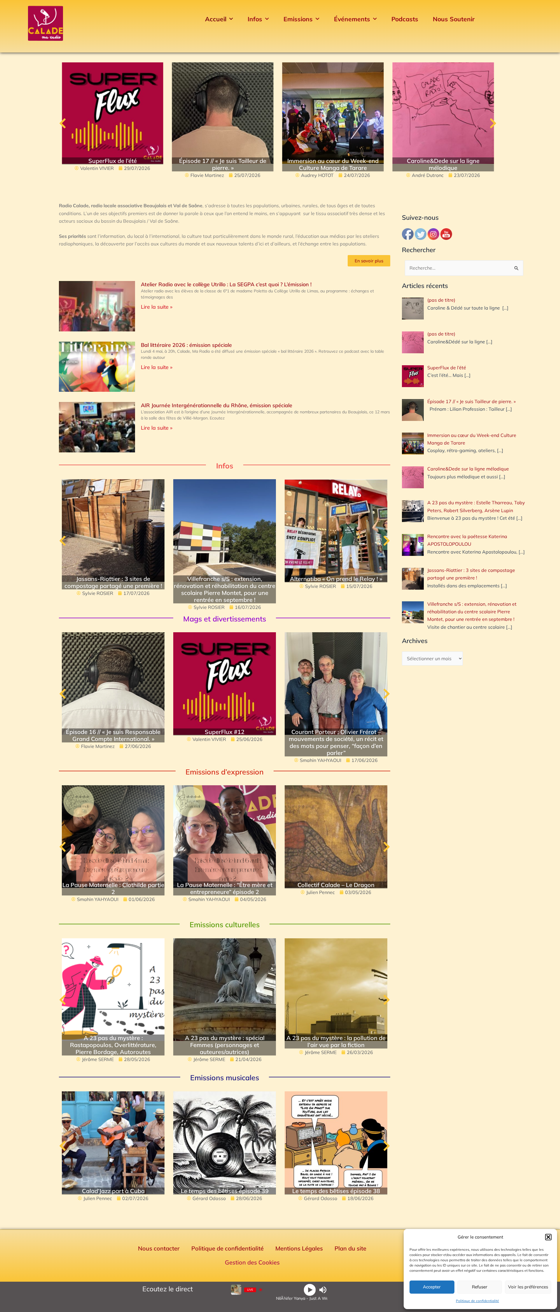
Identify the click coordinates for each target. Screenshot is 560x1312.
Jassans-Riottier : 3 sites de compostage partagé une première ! (113, 582)
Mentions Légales (299, 1248)
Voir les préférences (528, 1287)
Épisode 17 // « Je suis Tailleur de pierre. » (222, 164)
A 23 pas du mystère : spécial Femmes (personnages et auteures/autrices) (225, 1044)
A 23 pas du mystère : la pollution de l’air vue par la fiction (336, 1041)
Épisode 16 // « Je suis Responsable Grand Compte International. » (113, 735)
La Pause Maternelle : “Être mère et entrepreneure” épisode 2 (224, 888)
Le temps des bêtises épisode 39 (225, 1191)
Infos (255, 19)
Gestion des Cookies (252, 1262)
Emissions (298, 19)
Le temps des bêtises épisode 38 (336, 1191)
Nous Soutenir (454, 19)
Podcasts (404, 19)
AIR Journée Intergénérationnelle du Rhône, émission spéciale (216, 405)
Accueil (215, 19)
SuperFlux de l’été (112, 160)
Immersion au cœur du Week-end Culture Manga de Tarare (333, 164)
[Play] (309, 1289)
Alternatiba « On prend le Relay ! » (336, 578)
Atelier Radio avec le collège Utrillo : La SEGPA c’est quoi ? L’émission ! (226, 284)
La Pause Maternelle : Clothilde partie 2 (113, 888)
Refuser (479, 1287)
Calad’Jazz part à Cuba (113, 1191)
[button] (548, 1237)
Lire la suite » (156, 306)
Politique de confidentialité (477, 1301)
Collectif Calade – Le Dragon (336, 884)
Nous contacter (159, 1248)
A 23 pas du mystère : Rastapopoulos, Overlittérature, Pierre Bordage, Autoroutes (113, 1044)
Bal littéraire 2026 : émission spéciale (186, 345)
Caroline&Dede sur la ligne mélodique (443, 164)
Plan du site (350, 1248)
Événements (352, 19)
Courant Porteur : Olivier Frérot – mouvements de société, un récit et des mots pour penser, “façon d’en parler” (336, 742)
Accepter (432, 1287)
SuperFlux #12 (224, 731)
